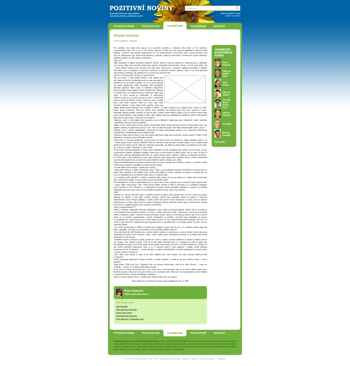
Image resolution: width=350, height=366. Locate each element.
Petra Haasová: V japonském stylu (130, 319)
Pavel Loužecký (141, 359)
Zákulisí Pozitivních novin (170, 359)
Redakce (186, 359)
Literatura (175, 26)
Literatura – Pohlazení (128, 41)
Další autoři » (220, 142)
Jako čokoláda (122, 306)
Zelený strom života (124, 313)
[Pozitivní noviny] (142, 7)
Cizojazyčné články (207, 359)
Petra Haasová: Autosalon (126, 310)
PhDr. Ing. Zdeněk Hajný (227, 73)
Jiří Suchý (227, 124)
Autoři (194, 359)
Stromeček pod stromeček (126, 316)
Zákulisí (219, 26)
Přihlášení (221, 359)
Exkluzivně (198, 26)
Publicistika (151, 26)
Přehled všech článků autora (136, 294)
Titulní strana (123, 26)
